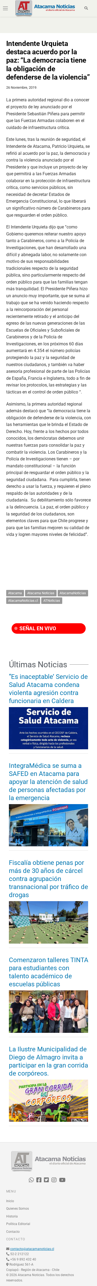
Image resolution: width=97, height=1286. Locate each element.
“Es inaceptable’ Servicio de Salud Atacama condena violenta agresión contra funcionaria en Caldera (48, 689)
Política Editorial (18, 1224)
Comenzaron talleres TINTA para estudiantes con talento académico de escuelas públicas (48, 972)
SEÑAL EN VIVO (37, 628)
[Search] (86, 8)
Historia (12, 1216)
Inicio (10, 1201)
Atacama (15, 593)
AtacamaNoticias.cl (23, 601)
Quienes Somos (17, 1208)
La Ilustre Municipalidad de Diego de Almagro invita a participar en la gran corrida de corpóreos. (48, 1061)
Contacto (13, 1232)
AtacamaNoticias (73, 593)
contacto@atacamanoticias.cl (32, 1249)
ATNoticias (51, 601)
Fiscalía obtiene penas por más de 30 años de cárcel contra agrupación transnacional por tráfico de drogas (48, 879)
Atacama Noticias (40, 593)
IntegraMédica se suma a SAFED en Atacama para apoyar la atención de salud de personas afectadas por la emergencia (48, 782)
